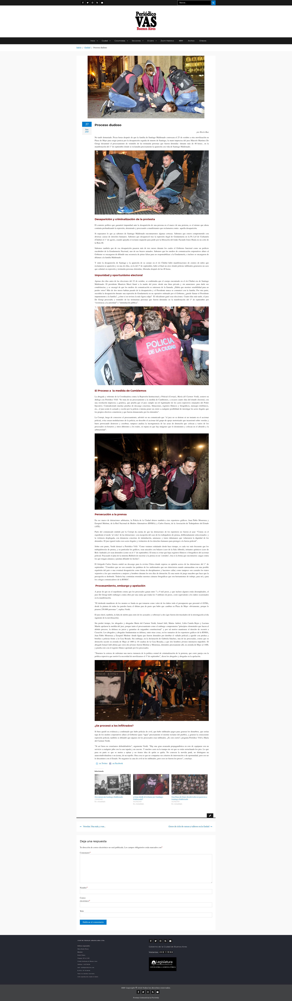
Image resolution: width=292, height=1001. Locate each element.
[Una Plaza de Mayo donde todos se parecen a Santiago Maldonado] (189, 784)
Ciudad (105, 41)
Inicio (92, 41)
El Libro (150, 41)
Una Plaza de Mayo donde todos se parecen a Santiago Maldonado (189, 798)
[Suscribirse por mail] (102, 2)
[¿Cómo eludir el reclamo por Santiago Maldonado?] (151, 784)
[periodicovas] (92, 2)
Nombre (84, 887)
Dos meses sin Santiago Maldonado (109, 797)
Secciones (136, 41)
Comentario (85, 852)
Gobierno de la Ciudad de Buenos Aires (168, 947)
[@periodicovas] (83, 2)
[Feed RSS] (97, 2)
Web (82, 911)
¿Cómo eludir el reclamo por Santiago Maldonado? (148, 798)
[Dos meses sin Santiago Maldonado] (113, 784)
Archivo (191, 41)
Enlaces (202, 41)
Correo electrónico (85, 899)
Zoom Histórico (167, 41)
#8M (181, 41)
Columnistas (120, 41)
